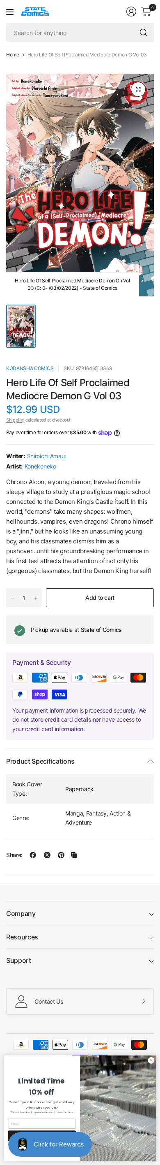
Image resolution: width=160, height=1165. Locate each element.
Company (21, 913)
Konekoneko (40, 466)
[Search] (143, 32)
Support (18, 960)
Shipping (15, 420)
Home (12, 54)
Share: (14, 855)
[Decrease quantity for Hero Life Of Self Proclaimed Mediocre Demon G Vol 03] (13, 598)
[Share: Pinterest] (61, 855)
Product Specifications (40, 761)
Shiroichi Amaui (46, 455)
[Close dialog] (151, 1060)
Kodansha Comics (29, 368)
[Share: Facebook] (32, 855)
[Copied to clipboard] (74, 855)
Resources (22, 937)
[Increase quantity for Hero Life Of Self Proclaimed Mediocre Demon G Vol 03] (35, 598)
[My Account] (131, 11)
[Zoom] (138, 89)
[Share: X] (47, 855)
